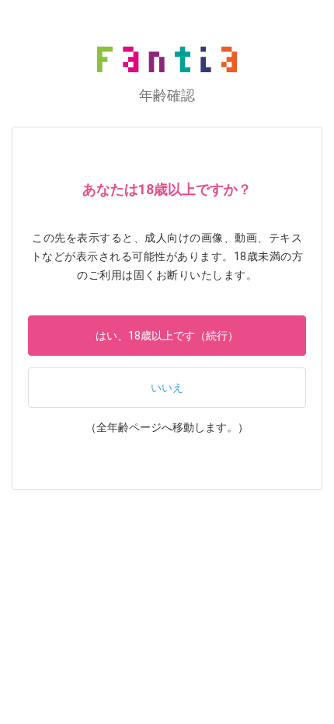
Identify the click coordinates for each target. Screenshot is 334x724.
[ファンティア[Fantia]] (167, 59)
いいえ (167, 387)
